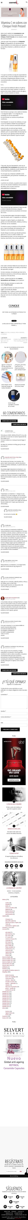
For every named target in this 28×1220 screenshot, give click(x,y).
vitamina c (4, 334)
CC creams (8, 937)
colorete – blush (9, 980)
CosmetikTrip (18, 1213)
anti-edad (7, 932)
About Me (7, 1211)
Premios (13, 1211)
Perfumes (4, 1016)
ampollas (7, 904)
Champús (7, 919)
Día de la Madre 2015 (7, 960)
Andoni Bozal (8, 975)
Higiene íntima (9, 1013)
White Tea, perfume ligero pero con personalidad (6, 340)
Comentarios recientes (19, 424)
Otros (3, 1008)
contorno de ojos (9, 939)
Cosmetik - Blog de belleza (20, 1217)
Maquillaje (4, 972)
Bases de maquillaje (10, 976)
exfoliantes (5, 967)
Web (2, 722)
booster (6, 332)
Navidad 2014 (5, 995)
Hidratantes (8, 944)
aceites (7, 902)
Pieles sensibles (9, 947)
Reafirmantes (8, 949)
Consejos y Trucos (7, 927)
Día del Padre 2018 (7, 965)
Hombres (4, 968)
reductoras (8, 950)
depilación (7, 909)
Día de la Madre (6, 957)
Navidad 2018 (5, 1001)
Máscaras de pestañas (11, 986)
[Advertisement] (14, 1100)
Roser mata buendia (11, 597)
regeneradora (8, 952)
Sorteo (7, 1014)
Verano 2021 (5, 1018)
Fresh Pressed (20, 332)
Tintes (7, 924)
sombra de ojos (9, 990)
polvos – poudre (9, 988)
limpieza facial (9, 911)
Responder (5, 449)
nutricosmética (9, 914)
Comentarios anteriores (9, 421)
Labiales (7, 985)
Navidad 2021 (5, 1005)
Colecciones (8, 978)
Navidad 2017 (5, 1000)
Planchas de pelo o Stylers (12, 922)
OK (21, 1171)
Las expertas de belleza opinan (10, 970)
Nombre (3, 711)
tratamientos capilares (11, 926)
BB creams (8, 935)
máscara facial (9, 912)
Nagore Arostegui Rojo (12, 457)
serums (7, 953)
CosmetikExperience (7, 1215)
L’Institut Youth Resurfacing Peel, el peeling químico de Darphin (20, 340)
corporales (8, 940)
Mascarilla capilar (9, 921)
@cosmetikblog (14, 1176)
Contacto (21, 1211)
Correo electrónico (6, 717)
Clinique (12, 332)
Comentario (4, 694)
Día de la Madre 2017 (7, 962)
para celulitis (8, 945)
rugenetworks (18, 1218)
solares (7, 955)
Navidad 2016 (5, 998)
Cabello (4, 916)
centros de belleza (10, 907)
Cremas (4, 929)
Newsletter (9, 1213)
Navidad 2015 (5, 996)
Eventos (7, 1011)
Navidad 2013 (5, 993)
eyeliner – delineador (10, 983)
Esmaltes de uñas (9, 981)
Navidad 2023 (5, 1006)
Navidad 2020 (5, 1003)
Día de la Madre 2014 (7, 958)
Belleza (4, 899)
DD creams (8, 942)
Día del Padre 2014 (7, 963)
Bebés (7, 906)
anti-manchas (8, 934)
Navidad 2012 (5, 991)
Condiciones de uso (21, 1215)
